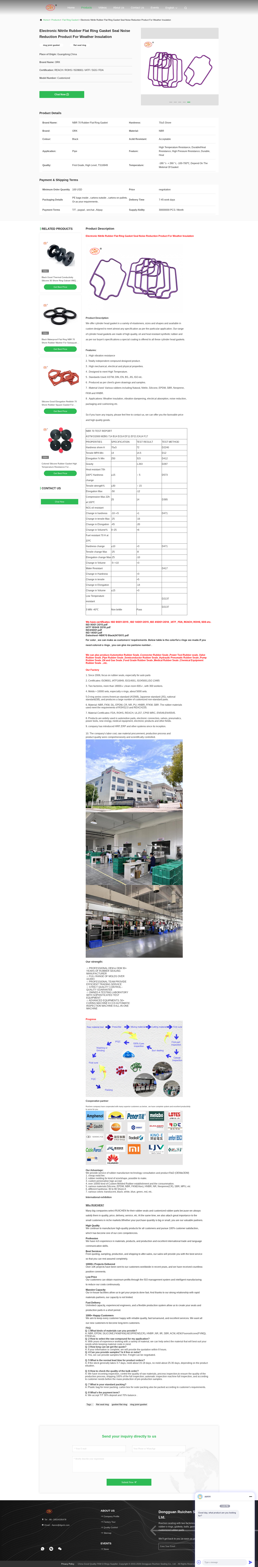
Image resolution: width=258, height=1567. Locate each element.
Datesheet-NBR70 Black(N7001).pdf (107, 635)
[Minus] (250, 1496)
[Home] (51, 7)
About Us (118, 7)
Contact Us (137, 7)
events (155, 7)
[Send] (250, 1562)
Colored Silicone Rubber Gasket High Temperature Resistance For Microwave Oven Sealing (59, 466)
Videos (102, 7)
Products (86, 7)
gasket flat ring (119, 1404)
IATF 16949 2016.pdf (98, 627)
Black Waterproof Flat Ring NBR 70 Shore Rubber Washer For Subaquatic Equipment (60, 342)
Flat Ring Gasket (70, 20)
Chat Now (60, 94)
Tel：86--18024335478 (55, 1519)
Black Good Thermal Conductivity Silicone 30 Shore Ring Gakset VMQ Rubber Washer (59, 280)
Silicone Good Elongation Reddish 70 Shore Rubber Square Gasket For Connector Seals (59, 404)
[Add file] (199, 1562)
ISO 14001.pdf (94, 632)
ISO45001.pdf (94, 629)
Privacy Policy (67, 1564)
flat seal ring (102, 1404)
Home (71, 7)
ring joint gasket (138, 1404)
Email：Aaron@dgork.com (57, 1525)
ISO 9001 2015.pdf (97, 624)
